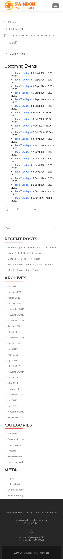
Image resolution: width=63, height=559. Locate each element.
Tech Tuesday (17, 35)
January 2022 (14, 303)
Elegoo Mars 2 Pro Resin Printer (24, 258)
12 (23, 209)
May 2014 (13, 383)
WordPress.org (15, 495)
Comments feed (16, 489)
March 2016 (14, 366)
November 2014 (16, 371)
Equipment (13, 433)
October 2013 (15, 388)
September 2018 (16, 320)
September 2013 (16, 394)
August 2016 (14, 343)
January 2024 (14, 292)
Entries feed (14, 483)
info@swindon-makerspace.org (31, 520)
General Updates (16, 439)
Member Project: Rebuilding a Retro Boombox (31, 264)
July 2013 (12, 400)
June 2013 (13, 405)
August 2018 (14, 326)
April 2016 (13, 360)
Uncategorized (15, 462)
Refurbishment (15, 456)
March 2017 (14, 331)
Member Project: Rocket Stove (23, 270)
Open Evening (15, 444)
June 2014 (13, 377)
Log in (11, 478)
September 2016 (16, 337)
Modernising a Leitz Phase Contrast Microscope (32, 247)
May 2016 (13, 354)
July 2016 (12, 348)
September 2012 (16, 417)
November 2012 (16, 411)
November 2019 (16, 309)
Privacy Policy (31, 523)
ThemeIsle (43, 552)
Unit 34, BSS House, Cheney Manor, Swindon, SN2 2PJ (31, 512)
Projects (12, 450)
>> (35, 209)
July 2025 (12, 286)
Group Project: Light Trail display (24, 253)
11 (18, 209)
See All (13, 42)
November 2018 (16, 314)
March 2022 (14, 297)
